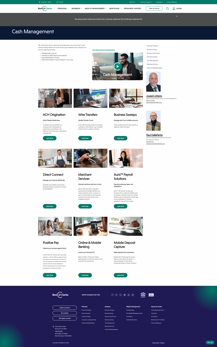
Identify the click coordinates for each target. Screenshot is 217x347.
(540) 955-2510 (59, 331)
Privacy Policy (155, 342)
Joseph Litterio (154, 96)
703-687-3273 (150, 142)
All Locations (64, 313)
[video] (117, 66)
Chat (209, 343)
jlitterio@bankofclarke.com (154, 102)
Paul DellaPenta (154, 135)
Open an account (154, 8)
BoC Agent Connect (67, 318)
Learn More (49, 138)
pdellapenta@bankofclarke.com (155, 144)
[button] (46, 2)
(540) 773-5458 (150, 100)
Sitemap (162, 342)
